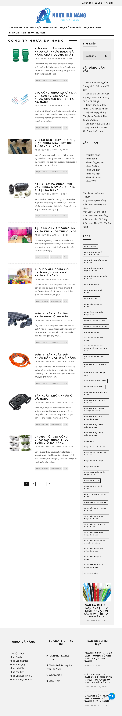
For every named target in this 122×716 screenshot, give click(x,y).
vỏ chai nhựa (91, 573)
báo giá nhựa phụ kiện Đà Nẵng (95, 277)
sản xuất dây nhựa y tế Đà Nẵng (94, 525)
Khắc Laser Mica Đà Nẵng (95, 215)
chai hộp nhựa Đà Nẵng (93, 291)
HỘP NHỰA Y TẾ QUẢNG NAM (95, 366)
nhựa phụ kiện (91, 480)
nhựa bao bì (90, 441)
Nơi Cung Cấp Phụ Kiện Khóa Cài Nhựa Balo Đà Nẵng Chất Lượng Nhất (54, 51)
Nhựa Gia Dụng (92, 27)
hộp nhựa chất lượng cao (95, 374)
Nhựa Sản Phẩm (93, 177)
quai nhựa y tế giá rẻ (95, 502)
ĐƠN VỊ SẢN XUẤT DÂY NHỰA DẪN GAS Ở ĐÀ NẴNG (55, 356)
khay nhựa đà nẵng (94, 387)
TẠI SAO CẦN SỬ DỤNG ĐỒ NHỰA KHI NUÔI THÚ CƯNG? (56, 230)
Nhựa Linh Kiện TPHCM (21, 675)
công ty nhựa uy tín (94, 320)
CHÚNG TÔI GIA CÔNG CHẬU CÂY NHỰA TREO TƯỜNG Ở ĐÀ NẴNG (52, 439)
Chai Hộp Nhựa (32, 27)
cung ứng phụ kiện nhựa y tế (94, 313)
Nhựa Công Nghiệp (70, 27)
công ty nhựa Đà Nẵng (95, 326)
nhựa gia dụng (91, 467)
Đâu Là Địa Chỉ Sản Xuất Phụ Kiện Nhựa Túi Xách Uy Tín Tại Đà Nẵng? (96, 97)
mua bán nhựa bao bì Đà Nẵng (95, 401)
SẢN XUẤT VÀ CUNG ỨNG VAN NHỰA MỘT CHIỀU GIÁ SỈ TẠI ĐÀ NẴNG (55, 187)
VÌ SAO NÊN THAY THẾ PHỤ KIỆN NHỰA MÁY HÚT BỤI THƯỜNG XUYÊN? (55, 143)
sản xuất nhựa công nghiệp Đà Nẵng (94, 542)
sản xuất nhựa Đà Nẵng (93, 558)
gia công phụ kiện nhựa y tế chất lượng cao (95, 348)
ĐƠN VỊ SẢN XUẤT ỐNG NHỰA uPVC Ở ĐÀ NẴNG (53, 315)
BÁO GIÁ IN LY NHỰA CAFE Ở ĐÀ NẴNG (93, 253)
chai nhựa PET (91, 298)
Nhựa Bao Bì (50, 27)
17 (49, 484)
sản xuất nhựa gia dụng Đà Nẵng (93, 550)
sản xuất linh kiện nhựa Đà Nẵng (94, 533)
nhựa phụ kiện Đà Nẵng (93, 487)
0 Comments (55, 80)
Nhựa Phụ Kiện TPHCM (21, 679)
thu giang (41, 58)
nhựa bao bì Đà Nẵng (94, 447)
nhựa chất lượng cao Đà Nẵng (95, 454)
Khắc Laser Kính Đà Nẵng (95, 219)
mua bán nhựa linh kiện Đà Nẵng (94, 426)
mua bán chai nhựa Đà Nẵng (95, 393)
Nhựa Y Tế (91, 181)
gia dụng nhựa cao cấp (94, 357)
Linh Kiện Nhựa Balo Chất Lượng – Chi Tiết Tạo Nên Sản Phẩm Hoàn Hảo (96, 127)
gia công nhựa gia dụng (93, 339)
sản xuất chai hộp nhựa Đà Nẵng (93, 517)
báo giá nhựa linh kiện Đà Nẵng (93, 269)
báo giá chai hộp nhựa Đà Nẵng (95, 261)
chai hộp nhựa (91, 285)
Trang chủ (15, 27)
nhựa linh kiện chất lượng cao (94, 473)
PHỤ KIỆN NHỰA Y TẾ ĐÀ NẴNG (95, 495)
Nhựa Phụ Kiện (36, 33)
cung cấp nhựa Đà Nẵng (93, 305)
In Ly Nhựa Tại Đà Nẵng (94, 200)
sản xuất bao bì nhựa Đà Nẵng (95, 509)
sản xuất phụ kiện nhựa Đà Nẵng (93, 566)
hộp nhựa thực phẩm (95, 381)
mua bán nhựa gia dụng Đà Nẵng (93, 418)
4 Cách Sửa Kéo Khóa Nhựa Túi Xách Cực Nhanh (97, 698)
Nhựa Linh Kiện (17, 33)
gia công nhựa (91, 332)
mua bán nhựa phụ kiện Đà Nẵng (93, 434)
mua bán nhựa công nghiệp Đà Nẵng (94, 410)
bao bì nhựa (90, 246)
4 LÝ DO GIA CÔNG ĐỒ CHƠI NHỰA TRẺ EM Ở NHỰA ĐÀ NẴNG (52, 272)
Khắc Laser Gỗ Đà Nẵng (94, 211)
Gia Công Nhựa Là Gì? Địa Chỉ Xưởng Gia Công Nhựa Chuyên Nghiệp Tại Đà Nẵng (56, 97)
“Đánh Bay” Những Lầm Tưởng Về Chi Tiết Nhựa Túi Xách (96, 86)
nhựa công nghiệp (93, 461)
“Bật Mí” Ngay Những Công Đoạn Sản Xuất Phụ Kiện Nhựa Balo (95, 116)
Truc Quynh (42, 150)
